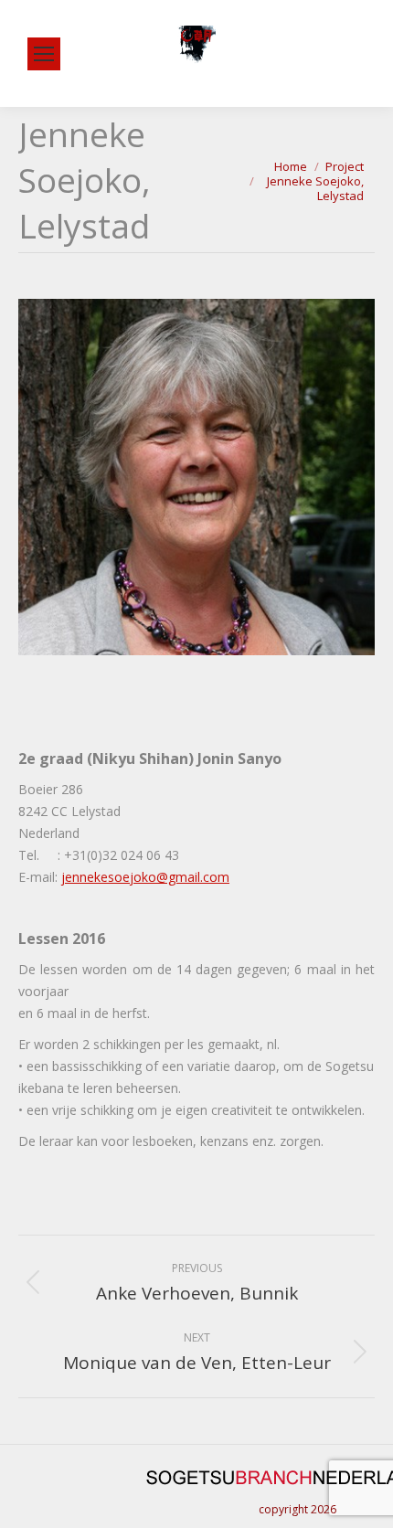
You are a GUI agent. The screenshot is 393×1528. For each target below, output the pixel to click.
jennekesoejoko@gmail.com (145, 877)
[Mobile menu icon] (43, 53)
